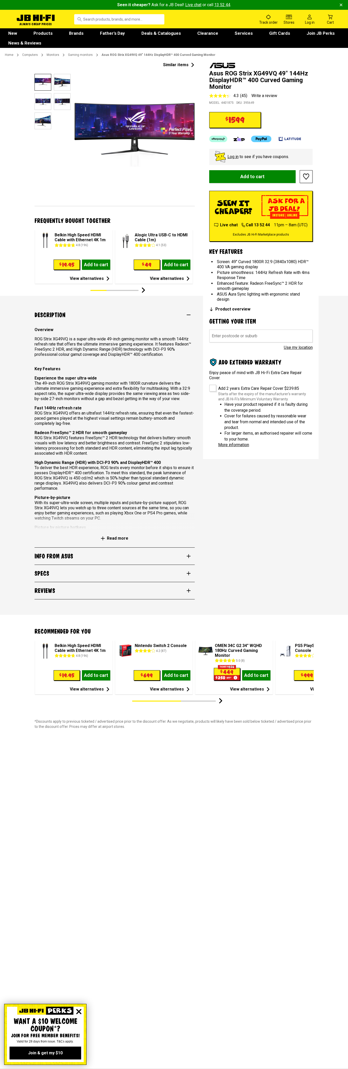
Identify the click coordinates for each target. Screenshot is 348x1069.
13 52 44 (222, 4)
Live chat (193, 4)
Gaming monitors (80, 55)
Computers (30, 55)
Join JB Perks (321, 33)
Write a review (264, 95)
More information (233, 444)
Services (244, 33)
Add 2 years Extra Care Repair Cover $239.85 (258, 388)
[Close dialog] (79, 1011)
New (12, 33)
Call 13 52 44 (258, 224)
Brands (76, 33)
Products (43, 33)
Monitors (53, 55)
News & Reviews (24, 43)
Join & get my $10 (45, 1052)
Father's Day (112, 33)
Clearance (207, 33)
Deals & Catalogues (161, 33)
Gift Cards (279, 33)
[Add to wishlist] (306, 176)
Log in (233, 156)
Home (9, 55)
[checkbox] (211, 386)
